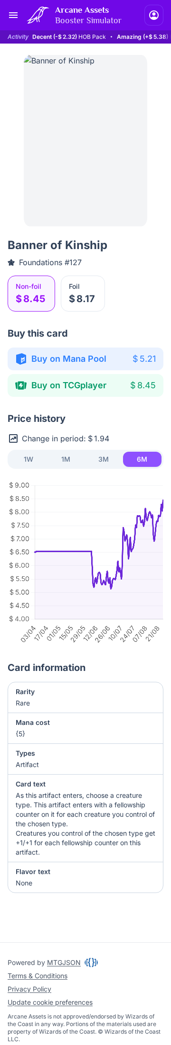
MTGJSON (64, 962)
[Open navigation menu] (13, 15)
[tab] (28, 459)
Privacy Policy (29, 989)
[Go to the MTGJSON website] (91, 962)
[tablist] (85, 459)
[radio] (31, 294)
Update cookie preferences (50, 1002)
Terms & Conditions (37, 976)
